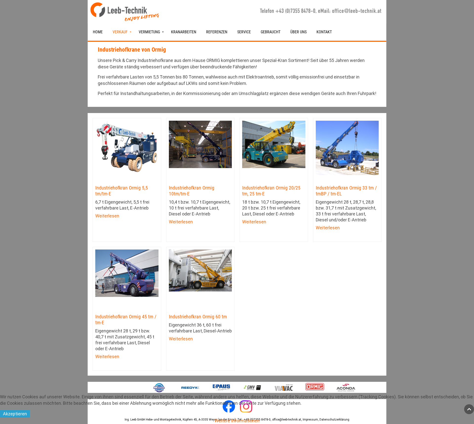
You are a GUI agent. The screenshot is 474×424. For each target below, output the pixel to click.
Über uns (298, 32)
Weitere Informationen (237, 420)
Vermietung (149, 32)
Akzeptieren (15, 413)
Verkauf (120, 32)
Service (244, 32)
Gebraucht (270, 32)
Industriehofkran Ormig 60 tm (198, 317)
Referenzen (216, 32)
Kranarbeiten (183, 32)
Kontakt (324, 32)
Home (98, 32)
